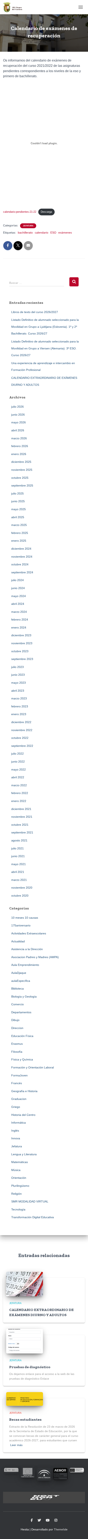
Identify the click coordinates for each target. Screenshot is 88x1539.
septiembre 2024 (22, 572)
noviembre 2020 (21, 887)
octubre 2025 (19, 477)
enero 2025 (18, 540)
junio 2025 (18, 501)
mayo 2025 (18, 509)
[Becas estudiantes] (24, 1398)
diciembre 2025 (21, 461)
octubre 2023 (19, 651)
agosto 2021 (19, 840)
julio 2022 (17, 753)
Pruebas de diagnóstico (29, 1367)
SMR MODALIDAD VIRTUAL (29, 1201)
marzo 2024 (19, 611)
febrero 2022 (19, 793)
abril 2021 (17, 872)
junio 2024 (18, 588)
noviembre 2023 (21, 643)
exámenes (65, 232)
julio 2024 (17, 580)
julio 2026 (17, 406)
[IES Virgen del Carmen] (14, 7)
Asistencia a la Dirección (27, 949)
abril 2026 (17, 430)
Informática (18, 1122)
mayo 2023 (18, 682)
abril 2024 (17, 603)
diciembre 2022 (21, 722)
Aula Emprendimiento (25, 964)
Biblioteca (17, 988)
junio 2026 (18, 414)
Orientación (18, 1177)
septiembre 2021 (22, 832)
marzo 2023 (19, 698)
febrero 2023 (19, 706)
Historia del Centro (23, 1114)
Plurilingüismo (20, 1185)
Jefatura (28, 226)
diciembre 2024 (21, 548)
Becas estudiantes (25, 1419)
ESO (53, 232)
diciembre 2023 (21, 635)
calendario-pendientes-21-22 (19, 211)
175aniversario (20, 925)
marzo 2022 (19, 785)
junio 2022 (18, 761)
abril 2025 (17, 517)
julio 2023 (17, 667)
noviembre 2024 (21, 556)
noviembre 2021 (21, 816)
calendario (41, 232)
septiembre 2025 (22, 485)
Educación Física (22, 1036)
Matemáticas (19, 1162)
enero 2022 (18, 801)
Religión (16, 1193)
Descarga (46, 211)
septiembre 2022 (22, 745)
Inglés (15, 1130)
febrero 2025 (19, 533)
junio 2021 (18, 856)
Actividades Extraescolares (28, 933)
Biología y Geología (24, 996)
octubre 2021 (19, 824)
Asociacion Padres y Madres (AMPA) (35, 957)
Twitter (39, 1520)
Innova (15, 1138)
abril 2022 (17, 777)
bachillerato (25, 232)
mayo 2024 (18, 596)
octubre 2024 (19, 564)
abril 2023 (17, 690)
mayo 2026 (18, 422)
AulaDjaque (18, 972)
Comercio (17, 1004)
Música (15, 1170)
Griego (15, 1106)
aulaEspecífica (20, 980)
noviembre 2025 (21, 469)
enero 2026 (18, 454)
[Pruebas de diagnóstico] (24, 1340)
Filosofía (16, 1051)
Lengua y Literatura (24, 1154)
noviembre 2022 (21, 730)
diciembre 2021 (21, 809)
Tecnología (18, 1209)
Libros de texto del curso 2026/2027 (34, 312)
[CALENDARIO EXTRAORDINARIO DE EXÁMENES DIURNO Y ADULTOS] (24, 1283)
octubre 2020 (19, 895)
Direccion (17, 1028)
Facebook (32, 1520)
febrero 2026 (19, 446)
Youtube (48, 1520)
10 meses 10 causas (24, 917)
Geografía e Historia (24, 1091)
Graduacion (18, 1099)
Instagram (55, 1520)
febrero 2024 (19, 619)
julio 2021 (17, 848)
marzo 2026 (19, 438)
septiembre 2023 (22, 659)
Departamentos (21, 1012)
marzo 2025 (19, 525)
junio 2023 (18, 674)
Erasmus (17, 1043)
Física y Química (22, 1059)
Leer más (16, 1445)
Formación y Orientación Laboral (32, 1067)
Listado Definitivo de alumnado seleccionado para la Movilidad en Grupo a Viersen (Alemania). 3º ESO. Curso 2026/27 (45, 348)
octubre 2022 (19, 737)
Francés (16, 1083)
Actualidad (18, 941)
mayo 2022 (18, 769)
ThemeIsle (61, 1529)
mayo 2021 (18, 864)
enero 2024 (18, 627)
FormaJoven (19, 1075)
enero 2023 (18, 714)
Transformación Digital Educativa (32, 1217)
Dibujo (15, 1020)
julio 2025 (17, 493)
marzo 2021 (19, 879)
